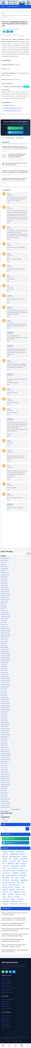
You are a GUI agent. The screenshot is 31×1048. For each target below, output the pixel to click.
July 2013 (3, 789)
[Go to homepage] (15, 2)
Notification (8, 1027)
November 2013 (4, 780)
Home (2, 6)
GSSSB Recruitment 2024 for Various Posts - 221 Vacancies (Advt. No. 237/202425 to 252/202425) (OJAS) (15, 147)
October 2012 (4, 807)
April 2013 (3, 795)
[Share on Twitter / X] (11, 31)
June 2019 (3, 641)
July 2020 (3, 620)
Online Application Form (13, 6)
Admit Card (11, 851)
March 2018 (3, 672)
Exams (17, 863)
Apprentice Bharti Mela (15, 856)
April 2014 (3, 770)
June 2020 (3, 622)
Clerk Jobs (5, 861)
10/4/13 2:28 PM (10, 277)
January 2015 (4, 751)
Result (7, 1020)
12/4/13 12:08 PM (10, 297)
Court (19, 861)
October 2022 (4, 575)
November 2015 (4, 730)
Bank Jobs (5, 859)
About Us (8, 979)
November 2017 (4, 681)
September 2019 (4, 635)
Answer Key (22, 854)
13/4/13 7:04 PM (10, 322)
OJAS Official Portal (10, 999)
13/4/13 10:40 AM (10, 308)
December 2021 (4, 593)
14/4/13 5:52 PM (10, 362)
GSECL (4, 868)
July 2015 (3, 739)
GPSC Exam (23, 866)
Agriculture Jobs (20, 851)
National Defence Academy (9, 882)
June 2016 (3, 716)
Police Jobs (12, 889)
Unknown (9, 295)
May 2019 (3, 643)
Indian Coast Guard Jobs (12, 875)
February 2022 (4, 589)
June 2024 (3, 562)
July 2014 (3, 764)
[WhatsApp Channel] (3, 971)
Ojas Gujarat (5, 821)
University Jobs (14, 901)
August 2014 (4, 762)
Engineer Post (11, 863)
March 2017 (3, 697)
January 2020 (4, 627)
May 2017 (3, 693)
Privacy (3, 1041)
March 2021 (3, 610)
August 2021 (3, 602)
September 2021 (4, 600)
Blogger (18, 809)
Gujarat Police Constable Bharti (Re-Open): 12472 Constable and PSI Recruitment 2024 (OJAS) (17, 155)
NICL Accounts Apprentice (14, 885)
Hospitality (23, 873)
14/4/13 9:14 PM (10, 390)
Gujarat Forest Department (9, 870)
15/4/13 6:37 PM (10, 420)
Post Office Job (20, 889)
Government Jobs (10, 138)
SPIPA (24, 894)
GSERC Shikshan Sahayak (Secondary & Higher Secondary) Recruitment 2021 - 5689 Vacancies (15, 929)
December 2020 (4, 614)
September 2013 (4, 784)
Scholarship (18, 894)
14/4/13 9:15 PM (10, 400)
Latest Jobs (8, 1015)
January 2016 (4, 726)
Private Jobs (5, 892)
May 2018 (3, 668)
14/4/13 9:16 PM (10, 410)
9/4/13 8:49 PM (10, 245)
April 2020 (3, 625)
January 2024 (4, 568)
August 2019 (3, 637)
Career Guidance (24, 859)
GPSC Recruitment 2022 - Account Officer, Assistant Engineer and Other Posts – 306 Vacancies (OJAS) (14, 919)
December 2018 (4, 654)
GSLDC (8, 868)
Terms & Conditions (10, 988)
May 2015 (3, 743)
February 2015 (4, 749)
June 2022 (3, 581)
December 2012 (4, 803)
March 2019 (3, 647)
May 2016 (3, 718)
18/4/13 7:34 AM (10, 452)
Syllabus (13, 899)
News (22, 882)
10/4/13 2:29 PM (10, 287)
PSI (11, 892)
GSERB (7, 1006)
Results (4, 894)
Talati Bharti (20, 899)
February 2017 (4, 699)
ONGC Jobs (17, 887)
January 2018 (4, 676)
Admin (8, 244)
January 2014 (4, 776)
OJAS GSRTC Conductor (8, 887)
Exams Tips (23, 863)
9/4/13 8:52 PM (10, 267)
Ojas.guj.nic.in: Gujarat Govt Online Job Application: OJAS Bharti (15, 1037)
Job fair (22, 877)
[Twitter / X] (14, 971)
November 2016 (4, 706)
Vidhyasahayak (13, 904)
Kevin (8, 466)
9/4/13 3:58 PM (10, 228)
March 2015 (3, 747)
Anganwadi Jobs (13, 854)
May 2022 (3, 583)
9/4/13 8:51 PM (9, 255)
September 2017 (4, 685)
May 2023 (3, 571)
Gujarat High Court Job (22, 870)
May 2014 (3, 768)
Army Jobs (24, 856)
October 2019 (4, 633)
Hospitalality (15, 873)
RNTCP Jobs (10, 894)
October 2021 (4, 598)
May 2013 (3, 793)
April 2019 (3, 645)
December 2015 (4, 728)
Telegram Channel (9, 842)
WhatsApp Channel (10, 838)
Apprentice (5, 856)
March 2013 (3, 797)
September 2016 (4, 710)
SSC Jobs (10, 897)
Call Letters (15, 859)
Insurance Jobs (23, 875)
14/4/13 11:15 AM (10, 334)
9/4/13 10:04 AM (10, 195)
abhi (8, 207)
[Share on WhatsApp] (4, 31)
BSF (10, 859)
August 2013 (3, 786)
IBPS (4, 875)
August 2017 (3, 687)
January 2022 (4, 591)
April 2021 (3, 608)
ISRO (12, 877)
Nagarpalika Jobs (24, 880)
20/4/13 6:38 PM (10, 485)
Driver (4, 863)
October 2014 (4, 757)
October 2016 (4, 708)
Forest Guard (6, 866)
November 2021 (4, 595)
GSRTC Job (14, 868)
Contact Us (8, 981)
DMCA (16, 1041)
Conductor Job (12, 861)
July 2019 (3, 639)
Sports (4, 897)
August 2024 (4, 560)
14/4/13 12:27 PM (10, 347)
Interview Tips (6, 877)
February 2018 (4, 674)
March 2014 (3, 772)
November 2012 (4, 805)
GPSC (7, 1002)
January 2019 (4, 652)
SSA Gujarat (8, 1008)
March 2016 (3, 722)
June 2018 (3, 666)
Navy (18, 882)
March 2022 (3, 587)
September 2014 (5, 760)
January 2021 (4, 612)
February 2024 (4, 566)
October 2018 (4, 658)
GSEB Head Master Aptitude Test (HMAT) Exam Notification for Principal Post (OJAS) (13, 940)
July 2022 (3, 579)
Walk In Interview (23, 904)
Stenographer (6, 899)
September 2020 (5, 616)
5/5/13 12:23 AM (10, 505)
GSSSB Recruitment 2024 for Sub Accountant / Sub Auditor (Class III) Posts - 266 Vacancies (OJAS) (14, 179)
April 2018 (3, 670)
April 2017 (3, 695)
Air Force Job (5, 854)
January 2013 (3, 801)
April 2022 (3, 585)
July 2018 (3, 664)
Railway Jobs (16, 892)
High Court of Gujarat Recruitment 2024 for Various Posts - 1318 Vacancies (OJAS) (14, 163)
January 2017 (4, 701)
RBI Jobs (23, 892)
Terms (12, 1041)
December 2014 (4, 753)
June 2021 (3, 606)
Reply (8, 202)
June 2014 (3, 766)
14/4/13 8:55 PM (10, 375)
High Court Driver (6, 873)
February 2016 (4, 724)
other (23, 887)
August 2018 (3, 662)
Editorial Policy (9, 992)
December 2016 (4, 703)
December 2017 (4, 678)
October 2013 (4, 782)
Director (16, 44)
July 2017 (3, 689)
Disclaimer (8, 985)
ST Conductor (17, 897)
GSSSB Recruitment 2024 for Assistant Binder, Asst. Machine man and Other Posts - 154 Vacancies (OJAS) (15, 171)
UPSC (21, 901)
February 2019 (4, 649)
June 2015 (3, 741)
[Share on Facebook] (7, 31)
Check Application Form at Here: (12, 111)
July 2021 (3, 604)
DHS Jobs (25, 861)
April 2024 (3, 564)
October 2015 (4, 733)
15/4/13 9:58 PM (10, 442)
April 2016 (3, 720)
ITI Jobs (17, 877)
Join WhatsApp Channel (16, 128)
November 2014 (4, 755)
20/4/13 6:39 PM (10, 495)
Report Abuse (5, 811)
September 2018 (4, 660)
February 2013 (4, 799)
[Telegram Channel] (6, 971)
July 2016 (3, 714)
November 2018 (4, 656)
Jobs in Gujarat (19, 138)
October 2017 (4, 683)
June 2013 (3, 791)
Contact (20, 1041)
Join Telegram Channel (16, 132)
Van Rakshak (5, 904)
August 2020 (4, 618)
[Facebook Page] (10, 971)
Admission (5, 851)
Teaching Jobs (6, 901)
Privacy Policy (9, 983)
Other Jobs (5, 889)
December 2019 (4, 629)
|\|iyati (8, 194)
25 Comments (21, 35)
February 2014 (4, 774)
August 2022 (4, 577)
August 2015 (3, 737)
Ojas (20, 98)
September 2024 (5, 558)
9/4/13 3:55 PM (10, 208)
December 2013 (4, 778)
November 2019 (4, 631)
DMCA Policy (9, 990)
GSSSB (20, 868)
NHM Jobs (5, 885)
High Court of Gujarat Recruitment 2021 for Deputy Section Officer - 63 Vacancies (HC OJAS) (14, 945)
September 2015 (4, 735)
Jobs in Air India (6, 880)
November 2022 (4, 573)
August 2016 (3, 712)
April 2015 (3, 745)
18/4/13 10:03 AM (10, 467)
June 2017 (3, 691)
